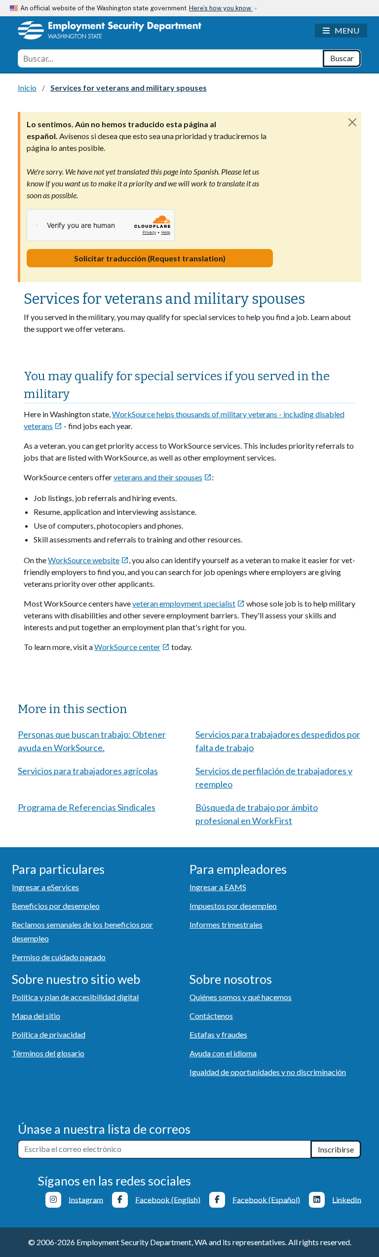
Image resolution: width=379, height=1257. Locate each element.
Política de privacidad (48, 1034)
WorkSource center (132, 646)
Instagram (86, 1199)
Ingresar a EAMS (218, 887)
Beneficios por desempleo (56, 905)
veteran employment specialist (188, 603)
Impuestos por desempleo (233, 905)
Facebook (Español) (266, 1199)
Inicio (27, 87)
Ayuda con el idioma (223, 1053)
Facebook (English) (167, 1199)
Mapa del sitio (36, 1015)
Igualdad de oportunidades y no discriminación (268, 1072)
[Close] (352, 122)
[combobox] (170, 58)
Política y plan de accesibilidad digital (75, 997)
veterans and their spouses (163, 477)
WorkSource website (88, 560)
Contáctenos (211, 1015)
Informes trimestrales (226, 924)
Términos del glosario (48, 1053)
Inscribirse (336, 1149)
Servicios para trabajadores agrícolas (88, 770)
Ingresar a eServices (45, 887)
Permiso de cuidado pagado (59, 957)
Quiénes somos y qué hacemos (241, 997)
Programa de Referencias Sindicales (86, 807)
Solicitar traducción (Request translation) (150, 258)
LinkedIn (346, 1199)
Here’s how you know (221, 8)
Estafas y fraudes (218, 1034)
